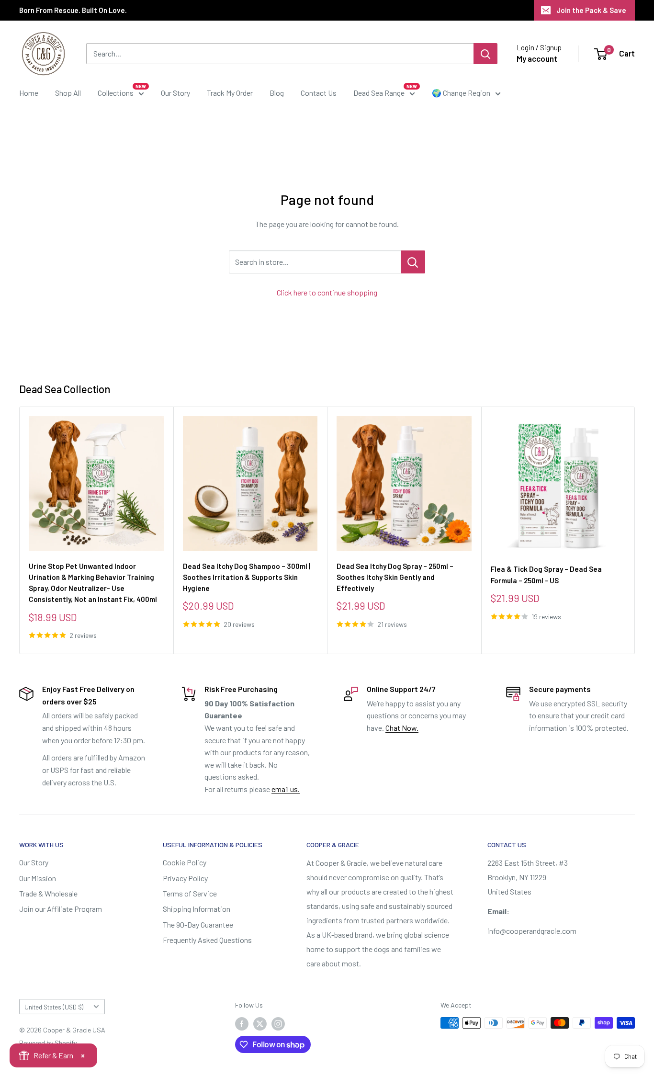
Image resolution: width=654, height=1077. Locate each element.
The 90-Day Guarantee (198, 924)
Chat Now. (401, 727)
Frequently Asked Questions (207, 939)
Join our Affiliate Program (60, 908)
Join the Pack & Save (591, 10)
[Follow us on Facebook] (241, 1024)
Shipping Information (196, 908)
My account (537, 58)
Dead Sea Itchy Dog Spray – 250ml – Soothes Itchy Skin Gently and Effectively (395, 576)
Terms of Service (190, 893)
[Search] (485, 53)
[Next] (635, 530)
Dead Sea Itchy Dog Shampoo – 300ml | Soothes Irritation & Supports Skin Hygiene (246, 576)
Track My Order (230, 92)
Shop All (68, 92)
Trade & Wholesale (48, 893)
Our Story (175, 92)
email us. (285, 789)
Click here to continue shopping (327, 292)
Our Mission (37, 878)
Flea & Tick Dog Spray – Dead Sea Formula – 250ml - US (546, 574)
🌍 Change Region (461, 92)
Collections (116, 92)
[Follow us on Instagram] (278, 1024)
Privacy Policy (185, 878)
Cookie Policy (184, 862)
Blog (277, 92)
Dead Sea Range (379, 92)
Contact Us (319, 92)
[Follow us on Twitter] (260, 1024)
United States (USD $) (53, 1007)
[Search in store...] (413, 261)
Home (28, 92)
